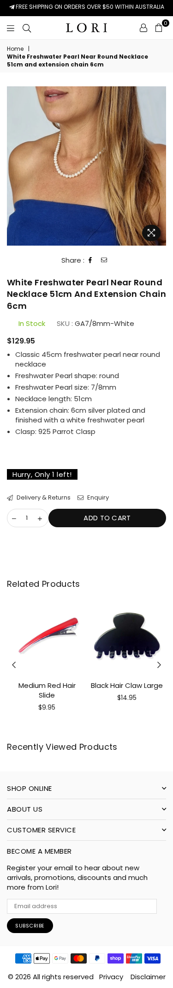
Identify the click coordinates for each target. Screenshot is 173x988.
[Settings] (143, 28)
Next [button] (159, 665)
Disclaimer (148, 977)
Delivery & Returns (43, 498)
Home (15, 49)
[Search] (26, 28)
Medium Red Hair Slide (47, 690)
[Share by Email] (104, 260)
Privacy (111, 977)
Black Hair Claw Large (127, 685)
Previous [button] (14, 665)
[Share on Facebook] (90, 260)
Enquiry (97, 498)
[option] (86, 166)
